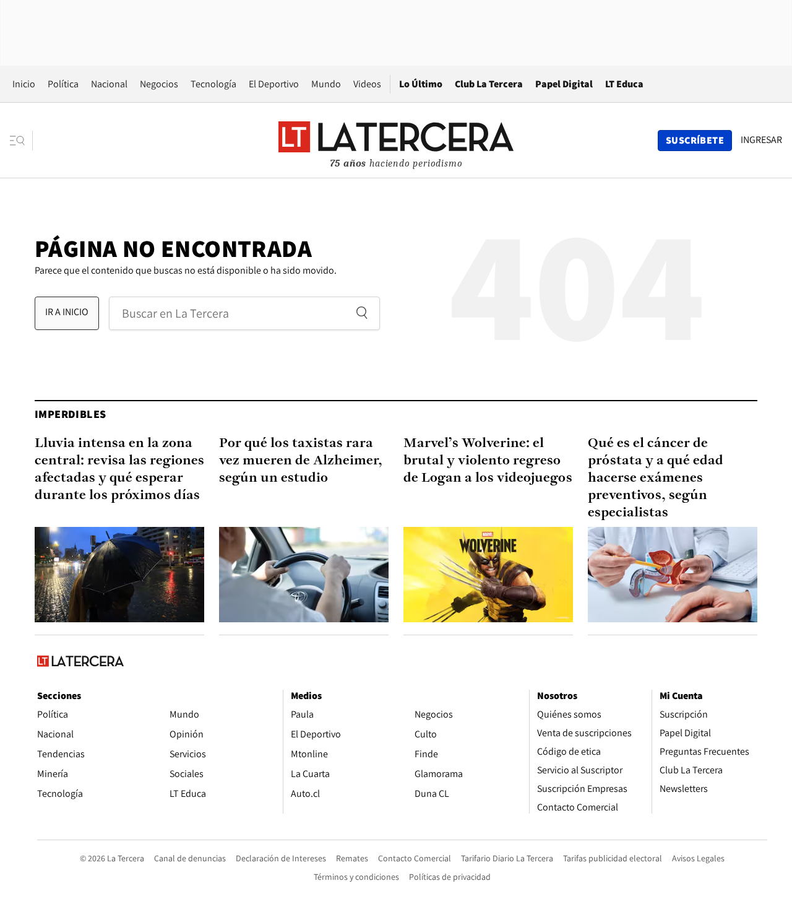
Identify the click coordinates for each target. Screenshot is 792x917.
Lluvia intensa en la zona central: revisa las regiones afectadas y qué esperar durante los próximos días (119, 470)
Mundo (326, 83)
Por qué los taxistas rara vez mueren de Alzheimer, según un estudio (300, 461)
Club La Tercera (489, 83)
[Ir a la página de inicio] (396, 140)
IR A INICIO (66, 311)
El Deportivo (274, 83)
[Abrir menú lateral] (21, 140)
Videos (367, 83)
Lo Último (420, 83)
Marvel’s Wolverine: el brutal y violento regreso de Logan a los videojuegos (487, 461)
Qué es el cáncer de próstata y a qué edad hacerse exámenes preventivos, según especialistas (655, 478)
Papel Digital (564, 83)
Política (63, 83)
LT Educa (624, 83)
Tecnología (213, 83)
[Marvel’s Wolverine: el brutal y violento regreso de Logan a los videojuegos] (488, 574)
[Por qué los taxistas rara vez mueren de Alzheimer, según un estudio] (304, 574)
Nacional (109, 83)
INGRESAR (761, 140)
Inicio (23, 83)
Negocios (159, 83)
